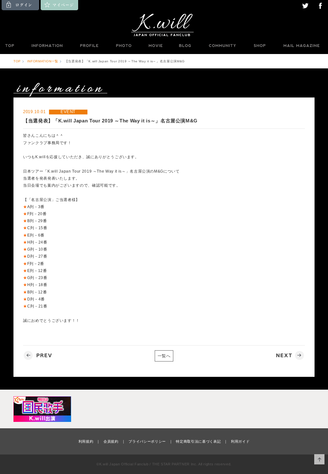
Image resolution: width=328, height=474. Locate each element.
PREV (38, 355)
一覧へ (164, 356)
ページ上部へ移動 (319, 459)
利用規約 (86, 441)
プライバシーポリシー (147, 441)
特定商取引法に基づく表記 (198, 441)
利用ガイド (240, 441)
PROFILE (90, 46)
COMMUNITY (222, 46)
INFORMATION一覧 (42, 61)
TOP (9, 46)
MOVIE (155, 46)
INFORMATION (47, 46)
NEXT (289, 355)
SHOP (259, 46)
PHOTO (124, 46)
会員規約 (111, 441)
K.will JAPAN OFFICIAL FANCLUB (164, 24)
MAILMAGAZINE (302, 46)
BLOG (185, 46)
